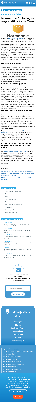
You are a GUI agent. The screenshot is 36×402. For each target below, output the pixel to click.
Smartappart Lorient (11, 194)
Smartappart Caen (7, 14)
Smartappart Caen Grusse (12, 356)
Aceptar (18, 396)
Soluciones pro (18, 341)
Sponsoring (18, 334)
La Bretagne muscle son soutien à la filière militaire (17, 237)
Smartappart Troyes (11, 202)
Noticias (7, 196)
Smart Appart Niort (11, 212)
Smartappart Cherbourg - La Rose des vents (18, 351)
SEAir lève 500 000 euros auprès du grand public (17, 231)
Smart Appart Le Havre (12, 210)
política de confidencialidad (21, 387)
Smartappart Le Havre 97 (11, 366)
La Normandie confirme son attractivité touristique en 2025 (16, 225)
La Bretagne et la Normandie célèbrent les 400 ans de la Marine (17, 250)
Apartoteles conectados (11, 349)
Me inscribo (18, 294)
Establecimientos (18, 328)
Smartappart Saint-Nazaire (13, 204)
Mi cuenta (27, 3)
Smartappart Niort (9, 372)
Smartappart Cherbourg (13, 191)
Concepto (18, 322)
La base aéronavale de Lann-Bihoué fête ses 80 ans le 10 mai (18, 256)
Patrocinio (8, 207)
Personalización (18, 391)
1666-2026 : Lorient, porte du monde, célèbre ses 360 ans (18, 243)
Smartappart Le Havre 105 (12, 369)
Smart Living (18, 331)
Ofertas (18, 325)
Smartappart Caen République (13, 364)
